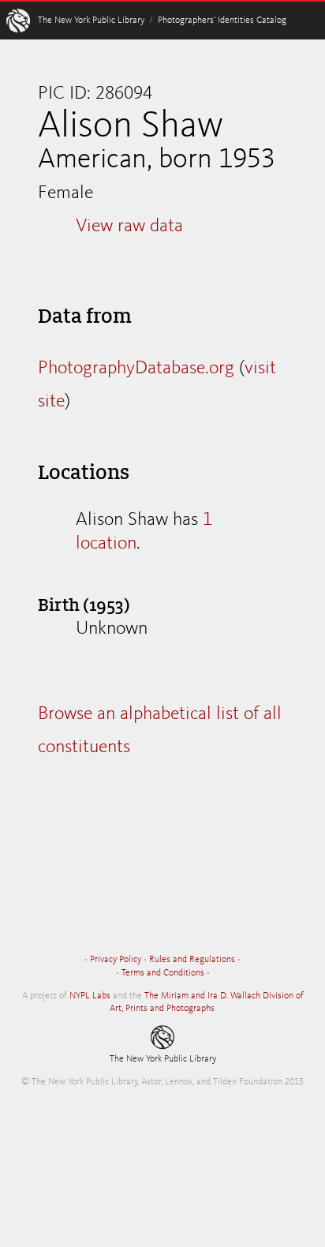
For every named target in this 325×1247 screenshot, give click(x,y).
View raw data (129, 226)
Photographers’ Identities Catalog (222, 20)
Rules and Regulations (192, 959)
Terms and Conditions (162, 973)
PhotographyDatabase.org (136, 368)
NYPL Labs (89, 996)
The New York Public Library (91, 20)
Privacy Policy (115, 959)
